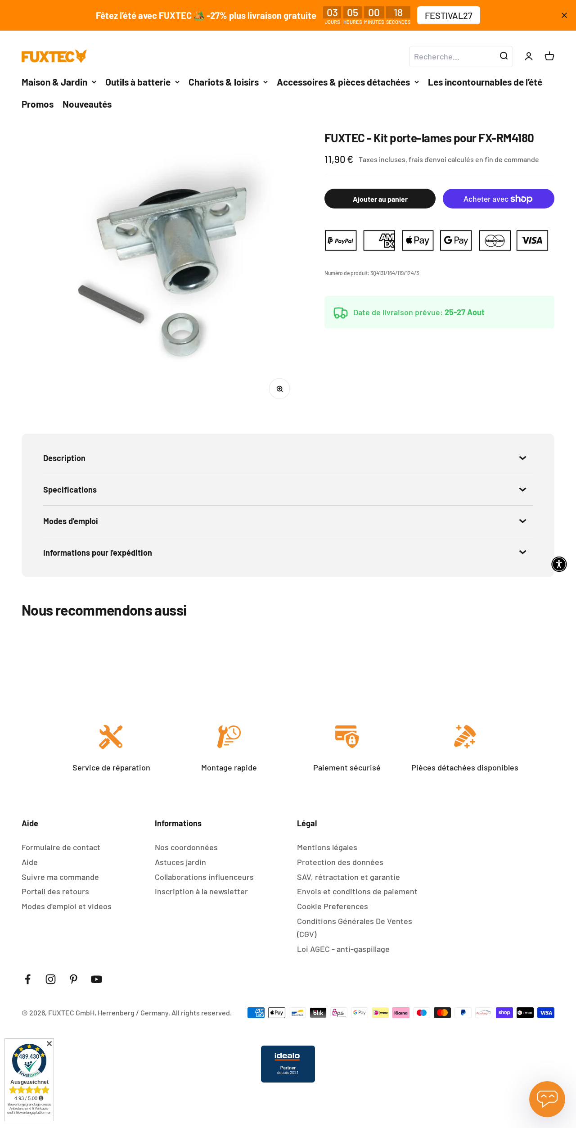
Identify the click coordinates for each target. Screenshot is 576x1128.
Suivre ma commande (60, 877)
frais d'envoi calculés (442, 159)
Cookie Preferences (332, 906)
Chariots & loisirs (224, 81)
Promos (38, 103)
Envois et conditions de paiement (357, 891)
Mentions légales (327, 847)
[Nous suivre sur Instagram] (51, 979)
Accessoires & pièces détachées (343, 81)
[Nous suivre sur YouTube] (96, 979)
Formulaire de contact (61, 847)
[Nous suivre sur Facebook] (28, 979)
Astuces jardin (180, 862)
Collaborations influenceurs (204, 877)
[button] (559, 564)
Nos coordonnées (186, 847)
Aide (30, 862)
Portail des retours (55, 891)
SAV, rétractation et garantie (348, 877)
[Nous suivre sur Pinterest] (74, 979)
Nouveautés (87, 103)
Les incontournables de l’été (485, 81)
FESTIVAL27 (448, 15)
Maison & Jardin (54, 81)
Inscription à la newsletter (201, 891)
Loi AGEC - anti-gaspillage (343, 949)
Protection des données (340, 862)
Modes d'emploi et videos (67, 906)
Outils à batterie (138, 81)
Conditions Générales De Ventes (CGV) (354, 927)
